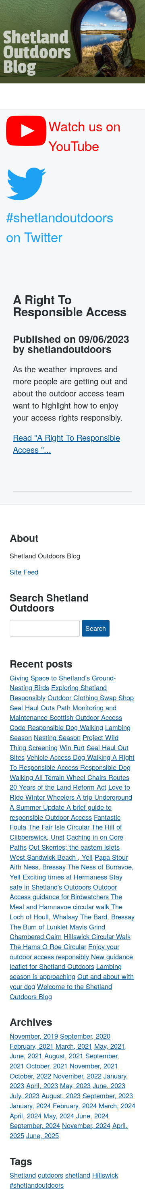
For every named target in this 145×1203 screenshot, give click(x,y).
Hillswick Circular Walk (97, 936)
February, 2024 (75, 1105)
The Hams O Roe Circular (48, 946)
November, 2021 (94, 1065)
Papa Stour (111, 857)
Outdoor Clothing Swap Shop (91, 697)
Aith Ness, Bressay (38, 866)
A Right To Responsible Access (69, 305)
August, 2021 (63, 1055)
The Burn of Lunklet (39, 926)
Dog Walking (92, 757)
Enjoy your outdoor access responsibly (64, 951)
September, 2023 (108, 1095)
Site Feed (24, 572)
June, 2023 (109, 1085)
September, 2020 (85, 1036)
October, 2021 (47, 1065)
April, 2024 (25, 1115)
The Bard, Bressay (107, 916)
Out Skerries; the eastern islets (74, 847)
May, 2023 (75, 1085)
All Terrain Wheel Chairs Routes (82, 777)
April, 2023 (42, 1085)
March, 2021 (74, 1046)
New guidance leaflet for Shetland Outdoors (71, 961)
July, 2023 (24, 1095)
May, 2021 (109, 1046)
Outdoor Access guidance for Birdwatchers (63, 892)
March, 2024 (117, 1105)
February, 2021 (32, 1046)
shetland (77, 1175)
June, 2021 (26, 1055)
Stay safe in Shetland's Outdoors (66, 882)
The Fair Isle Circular (58, 827)
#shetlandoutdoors (37, 1185)
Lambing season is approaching (66, 971)
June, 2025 (42, 1135)
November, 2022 (77, 1076)
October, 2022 (30, 1076)
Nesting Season (57, 737)
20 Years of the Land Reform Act (58, 787)
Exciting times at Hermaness (65, 877)
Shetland (23, 1175)
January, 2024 (30, 1105)
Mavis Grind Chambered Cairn (57, 932)
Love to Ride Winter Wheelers (70, 792)
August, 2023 (61, 1095)
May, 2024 (59, 1115)
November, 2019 (34, 1036)
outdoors (50, 1175)
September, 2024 (35, 1125)
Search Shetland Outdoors (49, 602)
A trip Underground (104, 797)
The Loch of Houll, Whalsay (66, 911)
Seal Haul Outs (33, 707)
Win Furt (72, 747)
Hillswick (105, 1175)
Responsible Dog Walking (65, 727)
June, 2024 (92, 1115)
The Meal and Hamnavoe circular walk (66, 901)
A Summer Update (38, 807)
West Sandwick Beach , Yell (51, 857)
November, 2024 (86, 1125)
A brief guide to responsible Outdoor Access (61, 812)
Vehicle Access (50, 757)
